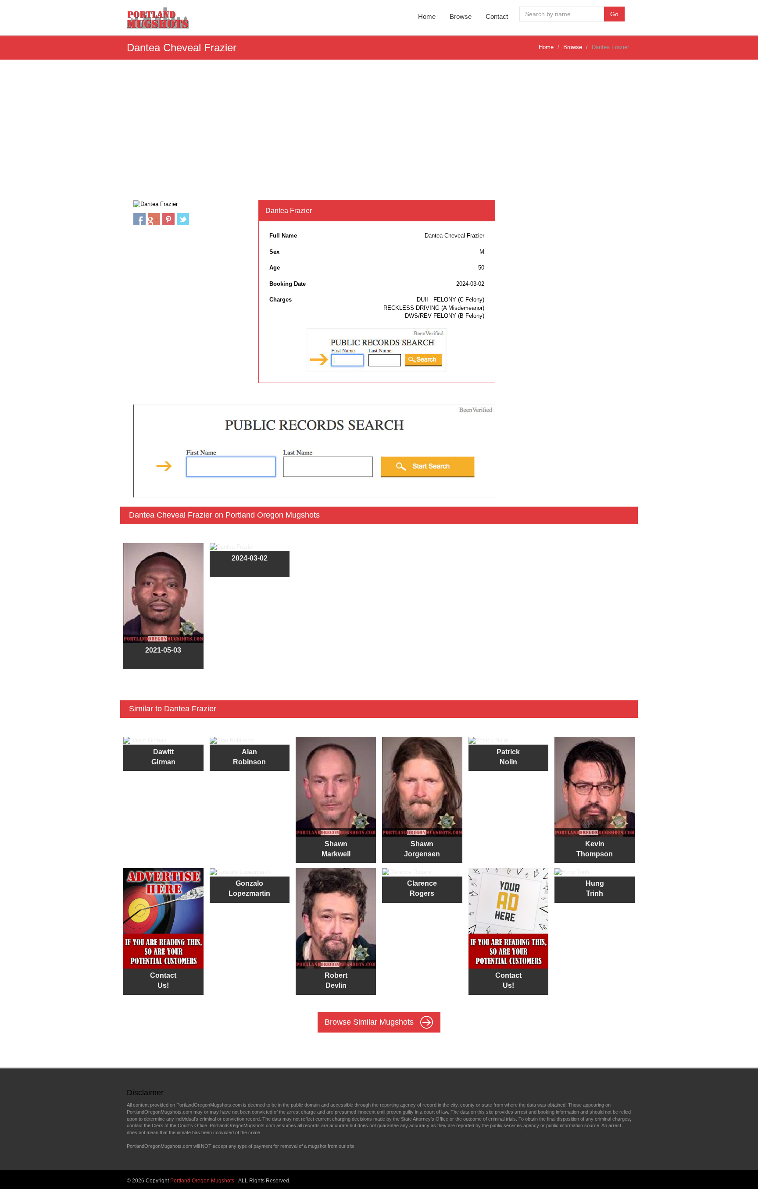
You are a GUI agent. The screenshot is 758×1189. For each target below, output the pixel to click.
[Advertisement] (379, 134)
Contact (497, 16)
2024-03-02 (250, 558)
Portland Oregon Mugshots (202, 1181)
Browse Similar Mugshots (370, 1022)
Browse (461, 16)
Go (614, 14)
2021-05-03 (163, 650)
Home (427, 16)
